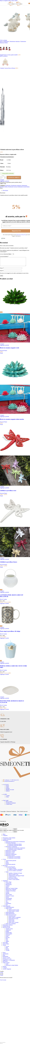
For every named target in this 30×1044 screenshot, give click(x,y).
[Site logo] (11, 5)
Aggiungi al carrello (13, 177)
